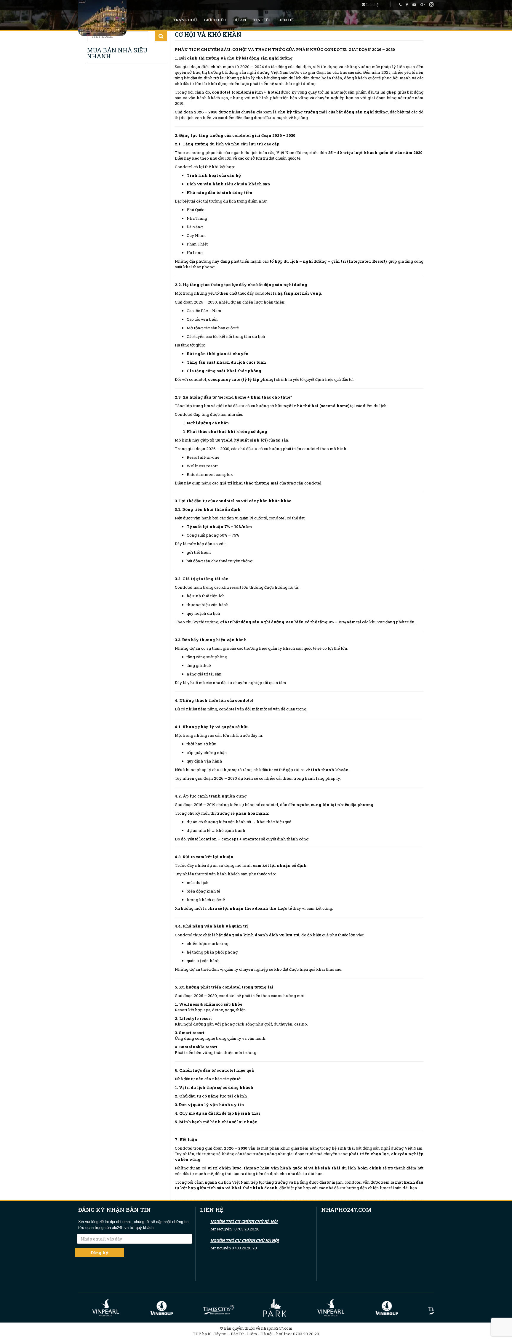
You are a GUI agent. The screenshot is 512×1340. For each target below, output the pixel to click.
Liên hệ (371, 4)
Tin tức (261, 20)
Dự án (239, 20)
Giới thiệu (215, 20)
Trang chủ (185, 20)
